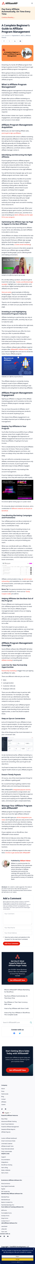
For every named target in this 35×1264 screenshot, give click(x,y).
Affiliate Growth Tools (7, 1146)
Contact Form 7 (5, 1221)
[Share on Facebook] (4, 41)
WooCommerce (5, 1183)
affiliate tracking (7, 660)
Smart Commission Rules (8, 1141)
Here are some (7, 292)
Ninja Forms (4, 1218)
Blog (2, 1096)
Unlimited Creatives (6, 1143)
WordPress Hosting (6, 1165)
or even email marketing (22, 244)
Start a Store (4, 1173)
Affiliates (3, 1102)
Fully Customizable (6, 1151)
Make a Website (5, 1170)
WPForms (4, 1210)
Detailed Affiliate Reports (8, 1129)
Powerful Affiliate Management (10, 1126)
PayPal (3, 1189)
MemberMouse (5, 1199)
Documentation (5, 1159)
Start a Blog (4, 1167)
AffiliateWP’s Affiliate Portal (19, 349)
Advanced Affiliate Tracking (9, 1121)
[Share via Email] (20, 41)
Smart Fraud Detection (7, 1124)
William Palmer (25, 861)
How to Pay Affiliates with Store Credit (16, 1008)
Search (31, 1022)
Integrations (4, 1162)
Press (2, 1091)
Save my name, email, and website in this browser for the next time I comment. (17, 938)
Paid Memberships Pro (7, 1205)
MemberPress (5, 1197)
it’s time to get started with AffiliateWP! (17, 853)
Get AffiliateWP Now (17, 980)
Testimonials (4, 1094)
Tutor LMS (4, 1231)
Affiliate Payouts (5, 1132)
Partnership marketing (9, 671)
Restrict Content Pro (6, 1202)
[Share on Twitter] (9, 41)
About (3, 1088)
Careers (3, 1104)
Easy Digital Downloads (7, 1186)
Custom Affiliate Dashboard (9, 1138)
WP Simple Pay (5, 1191)
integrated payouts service (21, 790)
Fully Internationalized (7, 1149)
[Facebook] (14, 1033)
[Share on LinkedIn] (15, 41)
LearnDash (4, 1226)
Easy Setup (4, 1119)
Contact (3, 1099)
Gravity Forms (5, 1215)
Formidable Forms (6, 1213)
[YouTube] (8, 1236)
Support (3, 1157)
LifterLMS (4, 1229)
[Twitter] (20, 1033)
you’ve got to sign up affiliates (11, 133)
